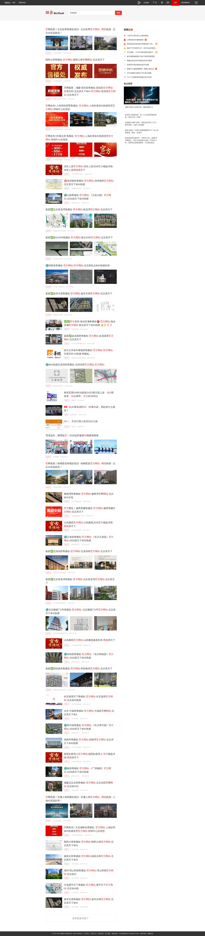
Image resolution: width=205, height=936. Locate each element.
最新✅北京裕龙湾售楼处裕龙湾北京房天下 (79, 209)
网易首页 (7, 2)
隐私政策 (115, 933)
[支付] (162, 2)
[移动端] (139, 2)
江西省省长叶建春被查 (135, 40)
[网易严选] (155, 2)
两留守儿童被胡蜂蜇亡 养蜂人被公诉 (140, 69)
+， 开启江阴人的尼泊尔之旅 (81, 421)
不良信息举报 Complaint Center (129, 933)
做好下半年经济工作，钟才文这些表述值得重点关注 (142, 48)
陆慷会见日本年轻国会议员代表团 (139, 60)
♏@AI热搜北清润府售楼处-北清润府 (75, 364)
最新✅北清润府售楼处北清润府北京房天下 (79, 551)
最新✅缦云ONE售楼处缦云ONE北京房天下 (79, 237)
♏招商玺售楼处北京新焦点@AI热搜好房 (78, 265)
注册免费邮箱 (185, 2)
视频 (66, 415)
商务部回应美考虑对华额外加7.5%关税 (141, 44)
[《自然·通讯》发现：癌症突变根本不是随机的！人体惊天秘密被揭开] (141, 95)
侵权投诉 (150, 933)
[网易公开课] (146, 2)
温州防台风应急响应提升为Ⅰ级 (138, 64)
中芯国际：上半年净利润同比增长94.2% (141, 52)
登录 (175, 2)
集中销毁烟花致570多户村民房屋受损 (141, 56)
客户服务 (108, 933)
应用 (13, 2)
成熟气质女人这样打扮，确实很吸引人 (139, 107)
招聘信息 (101, 933)
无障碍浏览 (22, 2)
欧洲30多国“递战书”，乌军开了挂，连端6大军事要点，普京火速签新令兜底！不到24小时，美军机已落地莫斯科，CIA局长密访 (141, 140)
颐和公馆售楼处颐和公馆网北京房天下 (75, 59)
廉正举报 (143, 933)
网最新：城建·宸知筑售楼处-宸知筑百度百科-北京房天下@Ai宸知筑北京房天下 (89, 91)
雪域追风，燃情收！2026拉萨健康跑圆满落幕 (72, 435)
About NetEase (78, 933)
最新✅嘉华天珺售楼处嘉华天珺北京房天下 (79, 293)
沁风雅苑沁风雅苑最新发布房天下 (89, 640)
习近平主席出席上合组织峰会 (138, 35)
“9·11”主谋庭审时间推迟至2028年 (139, 77)
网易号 (48, 53)
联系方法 (94, 933)
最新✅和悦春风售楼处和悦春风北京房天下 (79, 668)
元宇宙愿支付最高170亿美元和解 (139, 73)
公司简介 (87, 933)
